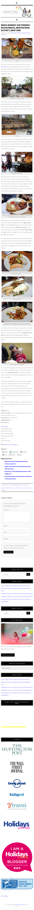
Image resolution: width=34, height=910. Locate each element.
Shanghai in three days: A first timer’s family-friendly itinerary (17, 593)
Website (6, 539)
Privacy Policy (4, 896)
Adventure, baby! (19, 904)
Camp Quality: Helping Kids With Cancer (15, 485)
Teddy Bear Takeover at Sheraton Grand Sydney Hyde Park (17, 596)
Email (5, 532)
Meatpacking (25, 33)
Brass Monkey (4, 66)
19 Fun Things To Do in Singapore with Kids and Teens (15, 586)
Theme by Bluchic (17, 906)
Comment (7, 510)
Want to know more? (7, 655)
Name (6, 526)
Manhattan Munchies (16, 33)
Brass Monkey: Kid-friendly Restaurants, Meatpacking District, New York (15, 28)
